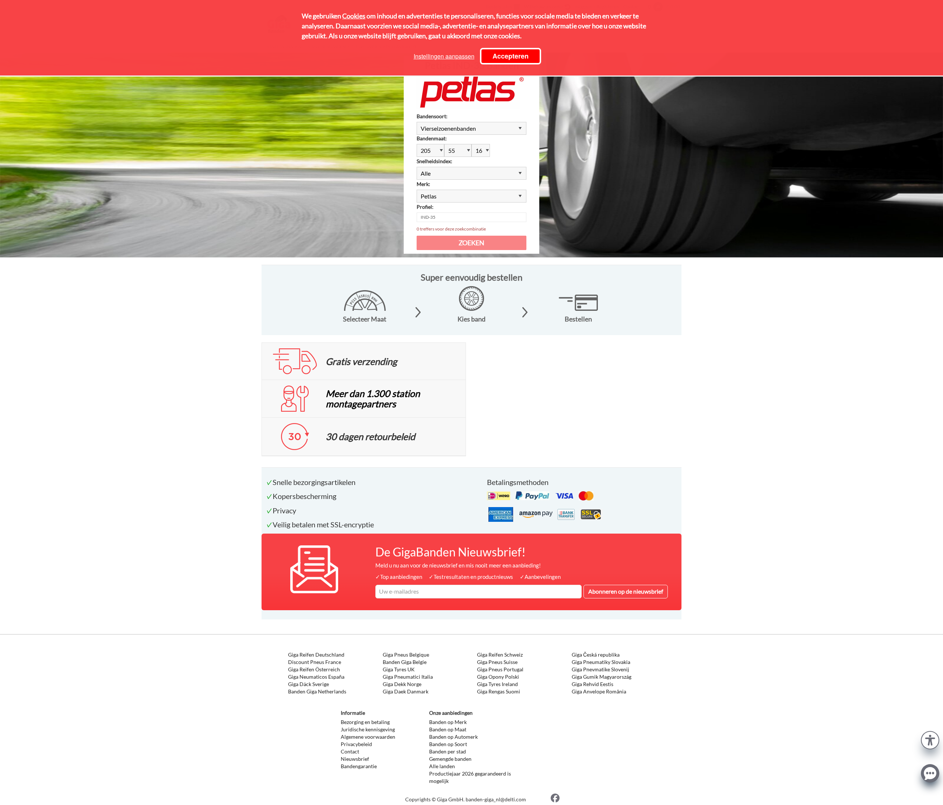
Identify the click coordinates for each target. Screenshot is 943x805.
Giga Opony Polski (498, 677)
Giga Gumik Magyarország (601, 677)
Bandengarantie (359, 766)
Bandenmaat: (432, 138)
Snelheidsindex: (434, 161)
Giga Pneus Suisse (497, 662)
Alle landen (442, 766)
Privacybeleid (356, 744)
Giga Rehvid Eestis (592, 684)
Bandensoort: (432, 116)
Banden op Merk (448, 722)
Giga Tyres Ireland (497, 684)
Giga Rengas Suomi (498, 691)
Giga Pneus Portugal (500, 669)
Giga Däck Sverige (308, 684)
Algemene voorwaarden (368, 737)
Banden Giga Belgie (405, 662)
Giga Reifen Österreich (314, 669)
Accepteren (510, 56)
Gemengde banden (450, 759)
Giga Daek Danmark (405, 691)
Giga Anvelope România (599, 691)
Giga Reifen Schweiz (500, 654)
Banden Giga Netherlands (317, 691)
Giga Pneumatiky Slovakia (601, 662)
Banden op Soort (448, 744)
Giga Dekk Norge (402, 684)
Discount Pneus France (314, 662)
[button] (930, 739)
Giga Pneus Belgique (406, 654)
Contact (350, 751)
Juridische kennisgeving (368, 729)
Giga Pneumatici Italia (408, 677)
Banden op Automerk (453, 737)
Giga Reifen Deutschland (316, 654)
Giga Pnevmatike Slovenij (600, 669)
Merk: (423, 184)
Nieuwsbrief (355, 759)
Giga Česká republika (596, 654)
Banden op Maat (447, 729)
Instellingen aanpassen (444, 56)
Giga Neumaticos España (316, 677)
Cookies (353, 16)
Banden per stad (447, 751)
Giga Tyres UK (399, 669)
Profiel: (425, 207)
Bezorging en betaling (365, 722)
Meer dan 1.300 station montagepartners (373, 398)
